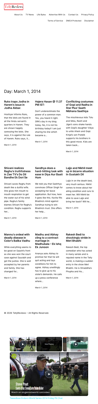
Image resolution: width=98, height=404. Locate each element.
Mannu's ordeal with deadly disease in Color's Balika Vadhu (17, 237)
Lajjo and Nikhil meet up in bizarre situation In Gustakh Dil (80, 171)
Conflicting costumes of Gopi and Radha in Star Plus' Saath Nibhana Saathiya (79, 106)
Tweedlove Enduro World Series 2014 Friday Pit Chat (46, 356)
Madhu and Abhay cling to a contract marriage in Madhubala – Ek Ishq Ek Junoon (48, 241)
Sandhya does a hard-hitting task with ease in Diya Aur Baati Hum (49, 173)
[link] (13, 356)
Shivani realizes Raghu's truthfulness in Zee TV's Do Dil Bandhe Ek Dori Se (17, 173)
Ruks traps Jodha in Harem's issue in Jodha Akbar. (16, 104)
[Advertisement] (49, 60)
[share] (83, 355)
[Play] (75, 344)
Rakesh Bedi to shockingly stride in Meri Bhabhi (78, 237)
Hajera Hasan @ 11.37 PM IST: (48, 103)
